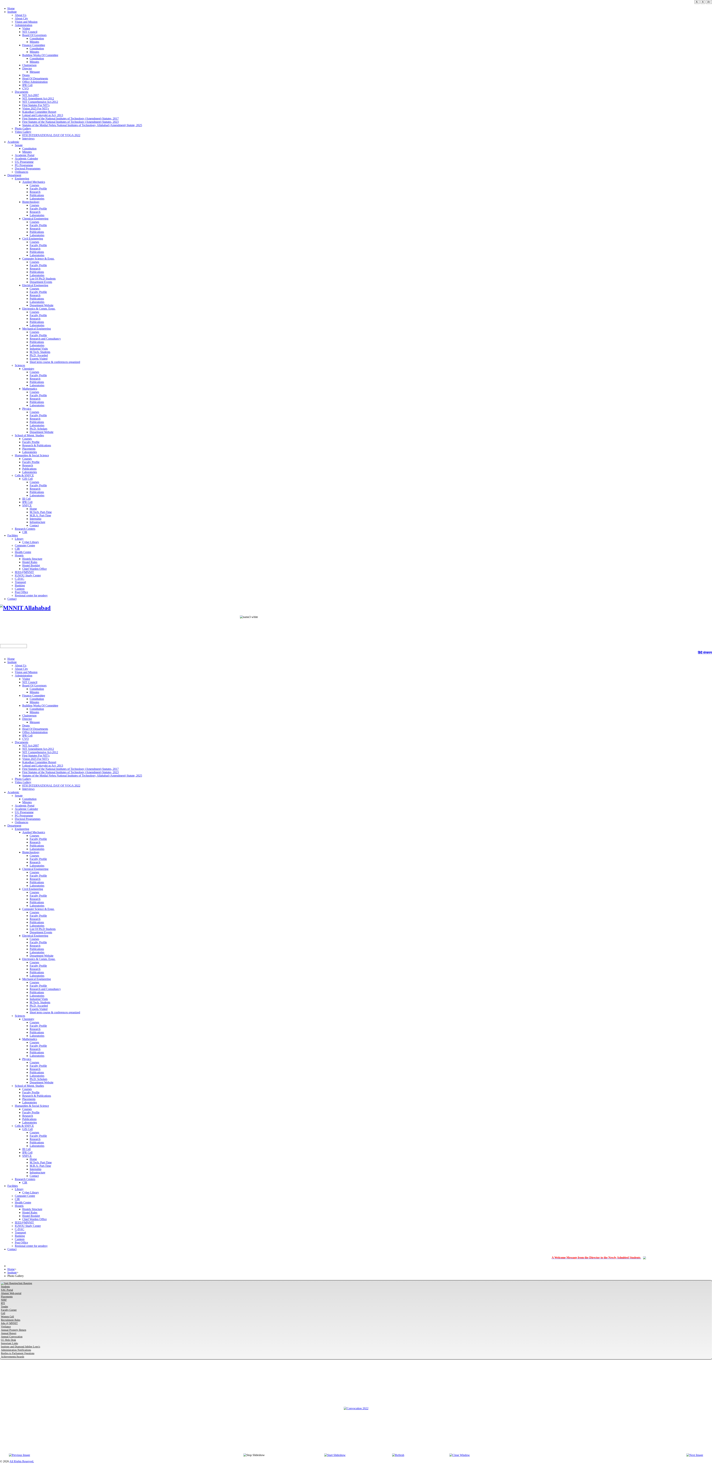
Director (27, 68)
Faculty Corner (9, 1310)
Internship (35, 518)
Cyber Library (30, 542)
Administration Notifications (16, 1350)
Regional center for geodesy (31, 595)
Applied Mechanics (33, 181)
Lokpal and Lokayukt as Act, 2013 (42, 115)
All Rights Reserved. (21, 1461)
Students (5, 1286)
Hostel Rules (29, 562)
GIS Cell (27, 478)
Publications (37, 195)
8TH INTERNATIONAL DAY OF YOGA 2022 (51, 135)
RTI (3, 1303)
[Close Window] (459, 1455)
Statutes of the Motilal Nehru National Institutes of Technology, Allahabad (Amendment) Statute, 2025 (82, 125)
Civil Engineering (32, 238)
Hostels (19, 555)
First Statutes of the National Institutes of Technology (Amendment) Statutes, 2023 (70, 121)
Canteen (19, 588)
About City (21, 18)
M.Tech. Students (40, 352)
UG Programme (24, 161)
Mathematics (29, 388)
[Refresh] (398, 1455)
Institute (12, 11)
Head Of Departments (35, 78)
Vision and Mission (26, 21)
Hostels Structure (32, 558)
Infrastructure (37, 522)
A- (697, 2)
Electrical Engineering (35, 285)
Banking (20, 585)
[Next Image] (694, 1455)
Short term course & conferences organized (55, 362)
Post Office (21, 592)
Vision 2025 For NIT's (35, 108)
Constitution (37, 38)
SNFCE (27, 505)
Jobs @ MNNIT (9, 1323)
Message (35, 71)
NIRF (4, 1300)
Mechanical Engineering (36, 328)
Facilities (12, 535)
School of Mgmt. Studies (29, 435)
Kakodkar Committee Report (39, 111)
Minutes (34, 41)
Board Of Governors (34, 35)
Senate (19, 145)
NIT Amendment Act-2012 (38, 98)
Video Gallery (23, 131)
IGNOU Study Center (28, 575)
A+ (709, 2)
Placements (28, 448)
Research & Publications (36, 445)
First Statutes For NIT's (36, 105)
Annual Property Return (13, 1330)
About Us (20, 15)
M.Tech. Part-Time (41, 512)
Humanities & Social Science (32, 455)
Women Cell (7, 1316)
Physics (26, 408)
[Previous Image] (19, 1455)
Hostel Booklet (31, 565)
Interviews (28, 138)
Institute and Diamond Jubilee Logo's (20, 1346)
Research (35, 191)
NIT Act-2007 (30, 95)
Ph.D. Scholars (38, 428)
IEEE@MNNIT (24, 572)
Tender (4, 1306)
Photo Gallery (23, 128)
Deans (26, 75)
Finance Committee (33, 45)
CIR (24, 532)
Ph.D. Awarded (39, 355)
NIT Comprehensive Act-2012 (40, 101)
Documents (21, 91)
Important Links (9, 1343)
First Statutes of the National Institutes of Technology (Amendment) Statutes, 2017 (70, 118)
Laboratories (37, 198)
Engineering (22, 178)
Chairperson (29, 65)
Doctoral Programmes (27, 168)
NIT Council (29, 31)
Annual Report (8, 1333)
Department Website (41, 305)
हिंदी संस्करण (705, 652)
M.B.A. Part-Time (40, 515)
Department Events (41, 282)
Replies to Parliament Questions (17, 1353)
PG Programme (24, 165)
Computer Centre (25, 545)
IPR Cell (27, 85)
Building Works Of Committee (40, 55)
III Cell (26, 498)
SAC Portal (7, 1290)
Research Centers (25, 528)
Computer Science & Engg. (38, 258)
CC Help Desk (8, 1340)
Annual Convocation (11, 1336)
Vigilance (6, 1326)
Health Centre (23, 552)
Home (11, 8)
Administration (23, 25)
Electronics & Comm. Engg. (38, 308)
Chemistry (28, 368)
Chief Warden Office (34, 568)
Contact (34, 525)
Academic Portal (24, 155)
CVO (25, 88)
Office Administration (35, 81)
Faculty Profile (38, 188)
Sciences (20, 365)
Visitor (26, 28)
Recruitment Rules (10, 1320)
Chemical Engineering (35, 218)
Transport (20, 582)
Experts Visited (38, 358)
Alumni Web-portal (11, 1293)
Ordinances (21, 171)
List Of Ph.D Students (43, 278)
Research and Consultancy (45, 338)
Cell (3, 1313)
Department (14, 175)
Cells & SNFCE (24, 475)
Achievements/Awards (12, 1356)
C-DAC (19, 578)
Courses (34, 185)
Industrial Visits (39, 348)
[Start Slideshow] (335, 1455)
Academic (13, 141)
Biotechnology (30, 201)
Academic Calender (26, 158)
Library (19, 538)
